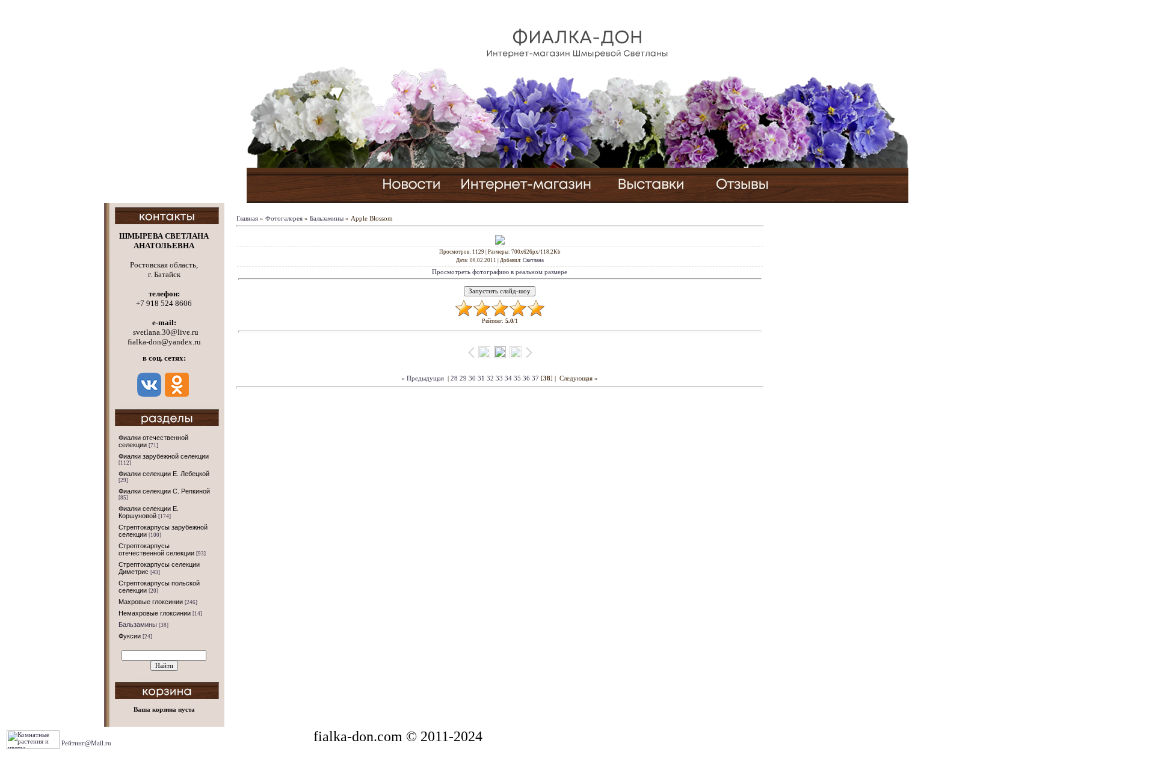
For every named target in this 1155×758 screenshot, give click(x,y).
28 (454, 378)
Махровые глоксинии (151, 601)
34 (508, 378)
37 (535, 378)
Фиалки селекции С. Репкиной (164, 491)
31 (481, 378)
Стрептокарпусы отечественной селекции (156, 549)
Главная (247, 218)
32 (490, 378)
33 (499, 378)
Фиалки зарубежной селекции (164, 456)
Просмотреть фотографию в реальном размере (499, 272)
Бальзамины (138, 624)
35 (517, 378)
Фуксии (130, 636)
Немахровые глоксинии (155, 613)
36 (526, 378)
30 (472, 378)
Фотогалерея (284, 218)
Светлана (533, 260)
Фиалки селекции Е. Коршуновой (149, 512)
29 (463, 378)
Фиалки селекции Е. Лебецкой (164, 473)
